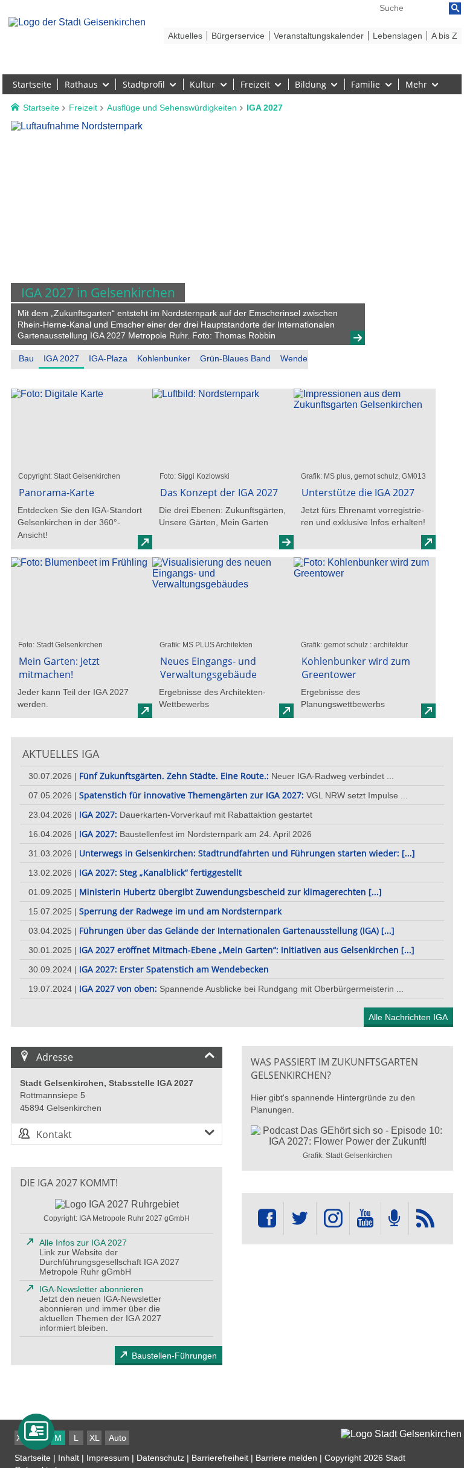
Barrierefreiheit (220, 1458)
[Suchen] (455, 8)
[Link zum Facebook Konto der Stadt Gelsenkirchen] (267, 1218)
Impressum (107, 1458)
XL (94, 1438)
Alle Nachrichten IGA (408, 1017)
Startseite (32, 1458)
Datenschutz (160, 1458)
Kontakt (54, 1134)
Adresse (54, 1057)
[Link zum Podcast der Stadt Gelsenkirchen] (394, 1218)
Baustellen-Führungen (174, 1355)
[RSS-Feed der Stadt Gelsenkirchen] (425, 1218)
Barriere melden (286, 1458)
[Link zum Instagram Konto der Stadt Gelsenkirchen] (333, 1218)
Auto (117, 1438)
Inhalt (68, 1458)
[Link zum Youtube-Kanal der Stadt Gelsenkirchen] (365, 1218)
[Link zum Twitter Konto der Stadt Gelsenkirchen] (299, 1218)
